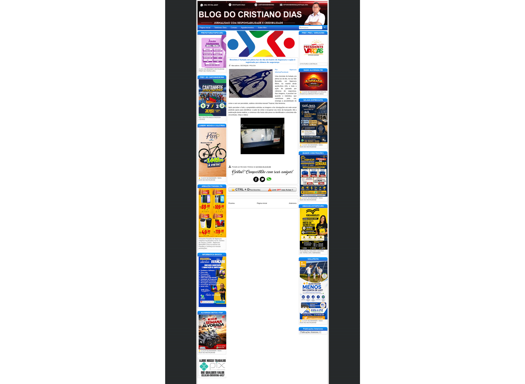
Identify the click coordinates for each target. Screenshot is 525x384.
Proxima (231, 203)
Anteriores (293, 203)
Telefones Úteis (220, 28)
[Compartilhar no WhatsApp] (269, 182)
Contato (234, 28)
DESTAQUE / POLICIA (248, 65)
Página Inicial (205, 28)
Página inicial (262, 203)
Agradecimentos (247, 28)
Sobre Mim (262, 28)
